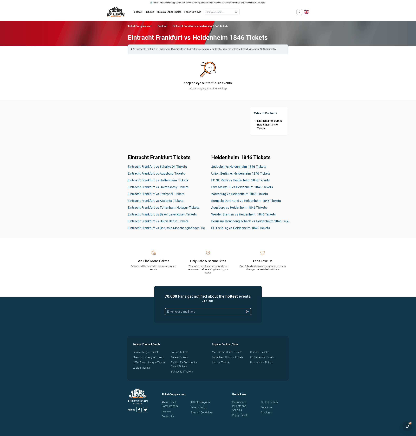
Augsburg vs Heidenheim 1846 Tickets (239, 207)
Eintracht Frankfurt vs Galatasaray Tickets (158, 187)
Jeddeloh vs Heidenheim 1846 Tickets (238, 167)
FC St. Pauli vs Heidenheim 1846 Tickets (240, 180)
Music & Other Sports (169, 11)
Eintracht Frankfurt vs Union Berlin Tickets (158, 221)
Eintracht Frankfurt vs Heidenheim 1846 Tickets (269, 124)
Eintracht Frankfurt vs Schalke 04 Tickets (157, 167)
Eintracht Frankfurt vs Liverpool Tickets (156, 194)
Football (137, 11)
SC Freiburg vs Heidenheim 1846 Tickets (240, 228)
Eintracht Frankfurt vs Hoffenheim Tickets (158, 180)
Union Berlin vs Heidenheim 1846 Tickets (240, 173)
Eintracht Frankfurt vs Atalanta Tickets (155, 201)
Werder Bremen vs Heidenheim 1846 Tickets (243, 214)
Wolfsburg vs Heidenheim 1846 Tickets (239, 194)
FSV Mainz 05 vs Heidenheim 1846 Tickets (242, 187)
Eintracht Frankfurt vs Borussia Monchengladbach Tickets (169, 228)
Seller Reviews (192, 11)
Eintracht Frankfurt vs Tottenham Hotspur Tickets (163, 207)
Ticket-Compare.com (140, 26)
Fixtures (149, 11)
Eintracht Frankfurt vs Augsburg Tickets (156, 173)
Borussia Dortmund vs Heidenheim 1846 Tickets (246, 201)
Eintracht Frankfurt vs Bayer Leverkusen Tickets (162, 214)
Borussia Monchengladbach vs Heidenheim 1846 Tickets (252, 221)
